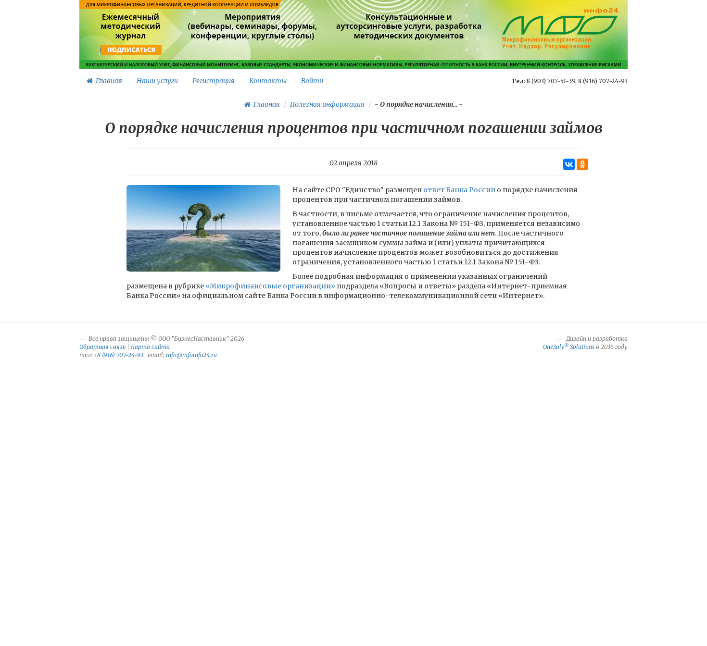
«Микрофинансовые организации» (270, 286)
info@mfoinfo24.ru (191, 355)
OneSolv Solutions (568, 346)
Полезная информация (327, 104)
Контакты (268, 80)
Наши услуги (157, 80)
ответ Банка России (459, 190)
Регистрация (213, 80)
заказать (409, 50)
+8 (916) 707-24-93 (118, 355)
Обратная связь (102, 346)
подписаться (131, 50)
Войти (312, 80)
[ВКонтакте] (569, 164)
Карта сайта (150, 346)
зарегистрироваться (251, 50)
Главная (107, 80)
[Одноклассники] (582, 164)
